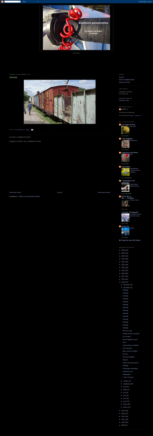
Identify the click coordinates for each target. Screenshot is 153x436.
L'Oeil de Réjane (127, 138)
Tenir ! (125, 342)
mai (124, 395)
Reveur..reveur (134, 200)
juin (124, 392)
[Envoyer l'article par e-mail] (32, 129)
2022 (123, 262)
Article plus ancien (104, 192)
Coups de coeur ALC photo (130, 240)
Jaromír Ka (125, 226)
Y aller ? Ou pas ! (128, 377)
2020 (123, 267)
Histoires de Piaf (124, 82)
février (125, 404)
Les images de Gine (128, 124)
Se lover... (126, 354)
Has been (133, 126)
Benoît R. (124, 109)
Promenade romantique (130, 368)
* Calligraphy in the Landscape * (128, 181)
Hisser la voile (127, 331)
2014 (123, 411)
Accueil (59, 192)
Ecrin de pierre (127, 348)
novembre (126, 287)
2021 (123, 265)
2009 (123, 425)
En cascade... (127, 336)
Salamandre (126, 374)
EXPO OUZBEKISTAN (126, 80)
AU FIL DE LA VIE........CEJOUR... (128, 197)
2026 (123, 250)
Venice (132, 228)
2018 (123, 273)
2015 (123, 282)
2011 (123, 419)
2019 (123, 270)
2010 (123, 422)
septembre (126, 384)
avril (124, 398)
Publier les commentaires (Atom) (29, 196)
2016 (123, 279)
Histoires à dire (124, 100)
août (124, 387)
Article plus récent (15, 192)
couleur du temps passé (130, 363)
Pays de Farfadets (129, 357)
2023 (123, 259)
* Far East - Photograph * (130, 212)
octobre (125, 381)
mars (125, 401)
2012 (123, 416)
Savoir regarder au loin (130, 339)
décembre (126, 285)
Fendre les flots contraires (131, 334)
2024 (123, 256)
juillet (125, 390)
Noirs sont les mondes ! (130, 351)
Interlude (125, 290)
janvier (125, 407)
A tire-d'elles (125, 167)
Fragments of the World (129, 152)
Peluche (125, 360)
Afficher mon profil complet (130, 115)
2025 (123, 253)
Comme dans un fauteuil (130, 345)
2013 (123, 413)
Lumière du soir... (128, 371)
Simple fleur (133, 140)
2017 (123, 276)
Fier (131, 154)
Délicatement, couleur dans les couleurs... (135, 170)
